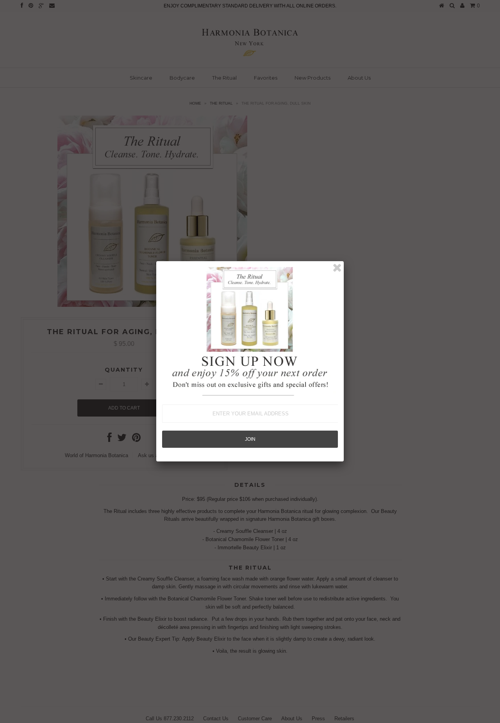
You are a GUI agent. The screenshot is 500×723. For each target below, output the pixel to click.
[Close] (337, 268)
